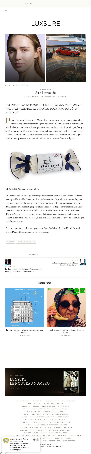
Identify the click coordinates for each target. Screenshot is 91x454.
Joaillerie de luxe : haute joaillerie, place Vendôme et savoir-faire (45, 430)
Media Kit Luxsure (23, 401)
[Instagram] (44, 30)
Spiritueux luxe (76, 435)
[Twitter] (41, 30)
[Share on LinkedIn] (53, 255)
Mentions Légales (52, 401)
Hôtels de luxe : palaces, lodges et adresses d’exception (45, 433)
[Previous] (36, 3)
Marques (69, 438)
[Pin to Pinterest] (51, 255)
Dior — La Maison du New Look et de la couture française (45, 409)
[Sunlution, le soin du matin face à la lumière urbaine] (25, 58)
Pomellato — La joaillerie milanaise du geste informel (45, 420)
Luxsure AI (37, 401)
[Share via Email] (62, 255)
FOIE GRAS (10, 242)
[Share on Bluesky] (60, 255)
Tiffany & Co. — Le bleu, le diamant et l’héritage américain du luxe (45, 422)
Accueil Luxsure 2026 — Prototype (49, 438)
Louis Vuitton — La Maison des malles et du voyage (45, 412)
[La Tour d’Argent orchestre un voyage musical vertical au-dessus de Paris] (24, 307)
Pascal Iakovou (17, 78)
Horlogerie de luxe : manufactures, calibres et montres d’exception (45, 427)
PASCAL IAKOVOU (57, 78)
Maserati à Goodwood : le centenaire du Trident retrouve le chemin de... (64, 72)
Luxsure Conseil (68, 401)
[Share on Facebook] (47, 255)
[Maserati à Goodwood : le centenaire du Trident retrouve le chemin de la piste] (66, 58)
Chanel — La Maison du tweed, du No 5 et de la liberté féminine (45, 417)
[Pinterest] (47, 30)
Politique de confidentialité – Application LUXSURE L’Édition (32, 435)
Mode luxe (62, 435)
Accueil (8, 85)
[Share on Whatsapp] (56, 255)
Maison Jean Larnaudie (26, 242)
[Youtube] (50, 30)
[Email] (53, 30)
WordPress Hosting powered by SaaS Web (45, 446)
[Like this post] (44, 255)
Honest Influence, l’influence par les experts (45, 404)
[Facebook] (37, 30)
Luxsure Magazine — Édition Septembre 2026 (58, 441)
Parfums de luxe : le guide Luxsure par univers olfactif (45, 425)
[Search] (85, 10)
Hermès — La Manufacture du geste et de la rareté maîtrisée (45, 414)
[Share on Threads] (58, 255)
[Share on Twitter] (49, 255)
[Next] (38, 3)
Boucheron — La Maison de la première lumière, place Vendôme (45, 406)
